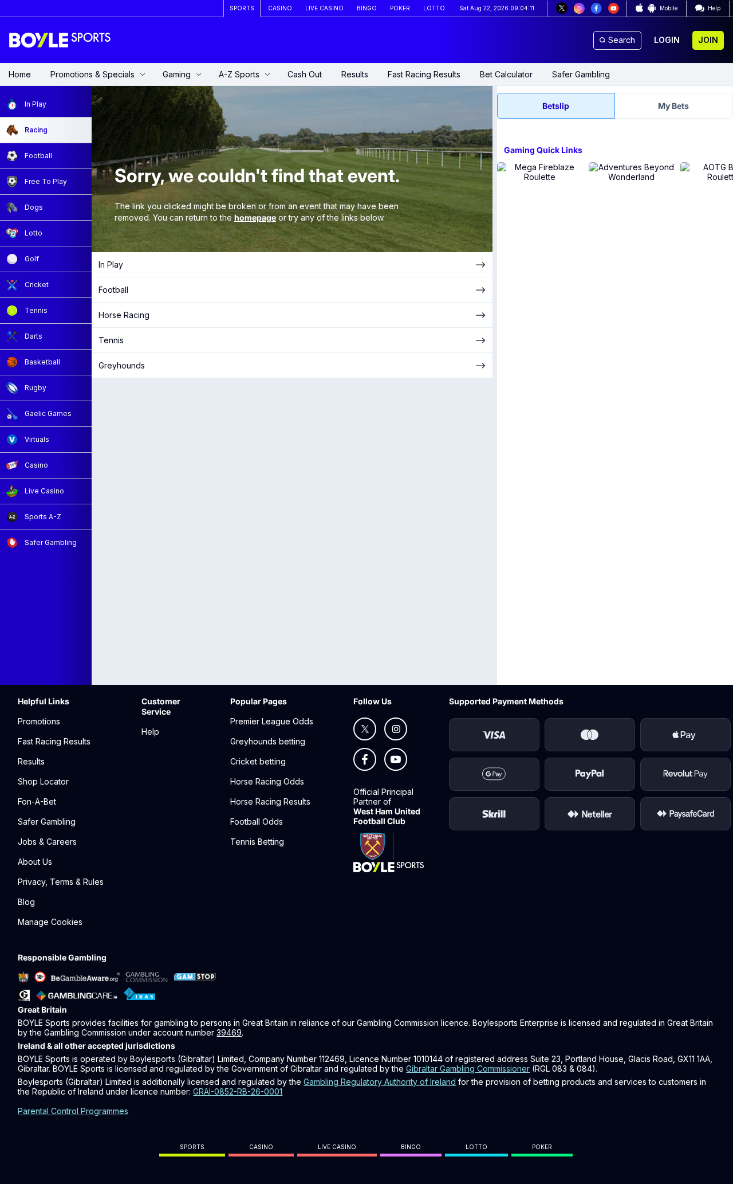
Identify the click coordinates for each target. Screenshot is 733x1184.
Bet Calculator (506, 74)
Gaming (177, 74)
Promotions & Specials (92, 74)
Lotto (476, 1146)
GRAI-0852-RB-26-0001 (237, 1091)
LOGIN (667, 40)
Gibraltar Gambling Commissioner (468, 1068)
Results (354, 74)
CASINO (280, 8)
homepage (255, 217)
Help (150, 731)
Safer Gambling (581, 74)
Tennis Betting (257, 841)
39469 (229, 1032)
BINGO (367, 8)
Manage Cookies (50, 922)
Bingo (411, 1146)
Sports (192, 1146)
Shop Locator (43, 781)
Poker (542, 1146)
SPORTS (242, 8)
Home (20, 74)
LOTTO (434, 8)
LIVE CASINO (324, 8)
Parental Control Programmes (73, 1111)
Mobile (668, 8)
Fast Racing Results (424, 74)
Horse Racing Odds (267, 781)
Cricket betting (258, 761)
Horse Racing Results (270, 801)
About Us (35, 862)
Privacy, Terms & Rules (61, 882)
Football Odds (256, 821)
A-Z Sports (239, 74)
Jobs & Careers (47, 841)
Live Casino (337, 1146)
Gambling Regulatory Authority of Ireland (380, 1082)
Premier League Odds (271, 721)
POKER (400, 8)
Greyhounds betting (267, 741)
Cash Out (304, 74)
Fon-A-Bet (37, 801)
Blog (26, 902)
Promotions (39, 721)
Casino (261, 1146)
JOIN (708, 40)
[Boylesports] (60, 40)
